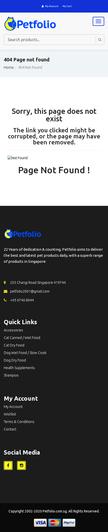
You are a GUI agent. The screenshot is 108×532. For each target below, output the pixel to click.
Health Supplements (19, 368)
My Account (51, 6)
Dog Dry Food (15, 360)
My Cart (67, 6)
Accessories (13, 330)
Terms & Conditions (19, 422)
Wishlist (10, 414)
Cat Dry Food (14, 345)
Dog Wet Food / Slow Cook (25, 353)
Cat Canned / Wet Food (22, 338)
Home (9, 67)
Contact (10, 429)
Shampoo (11, 375)
